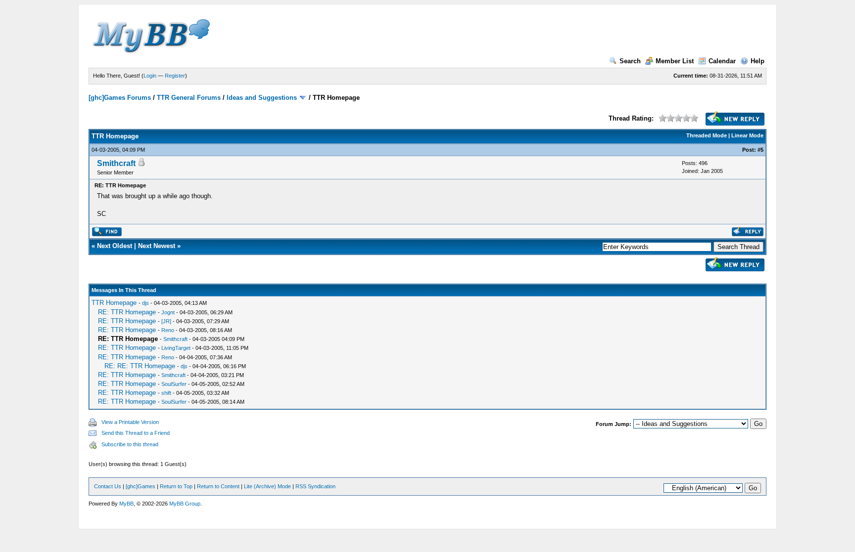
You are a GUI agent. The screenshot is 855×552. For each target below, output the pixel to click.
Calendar (722, 61)
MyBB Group (184, 504)
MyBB (126, 504)
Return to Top (176, 486)
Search (630, 61)
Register (175, 76)
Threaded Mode (706, 135)
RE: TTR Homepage (127, 312)
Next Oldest (114, 246)
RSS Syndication (315, 486)
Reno (167, 330)
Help (757, 61)
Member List (675, 61)
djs (145, 303)
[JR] (166, 321)
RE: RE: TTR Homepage (139, 366)
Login (149, 76)
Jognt (168, 312)
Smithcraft (116, 163)
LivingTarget (175, 348)
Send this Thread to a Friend (135, 433)
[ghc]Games (140, 486)
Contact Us (107, 486)
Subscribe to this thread (129, 444)
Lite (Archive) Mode (267, 486)
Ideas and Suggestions (262, 97)
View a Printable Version (130, 422)
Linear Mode (747, 135)
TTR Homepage (114, 302)
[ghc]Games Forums (120, 97)
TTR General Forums (189, 97)
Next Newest (156, 246)
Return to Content (218, 486)
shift (166, 393)
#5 (760, 150)
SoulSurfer (174, 384)
